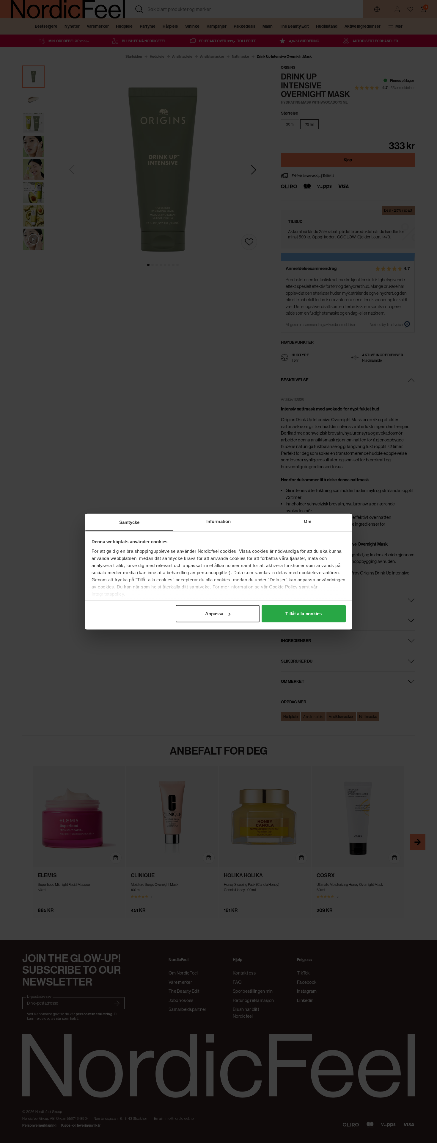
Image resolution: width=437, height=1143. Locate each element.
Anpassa (214, 613)
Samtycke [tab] (129, 522)
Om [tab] (307, 521)
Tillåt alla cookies (303, 613)
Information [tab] (218, 521)
